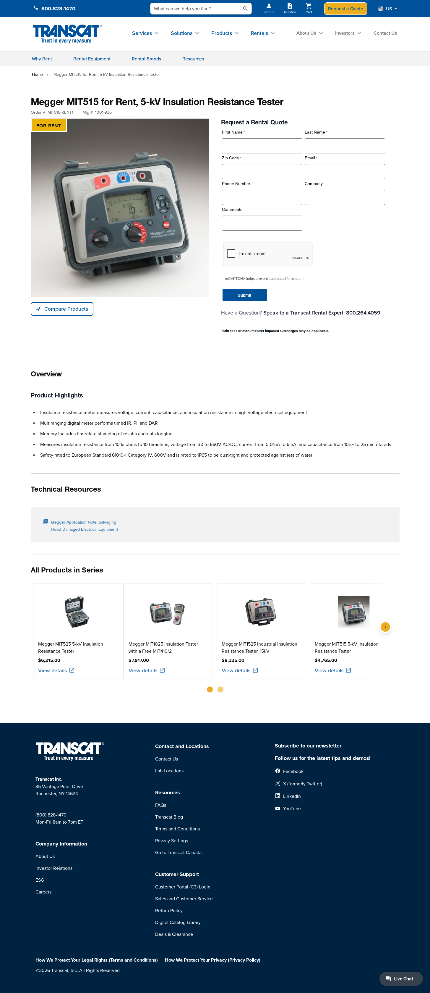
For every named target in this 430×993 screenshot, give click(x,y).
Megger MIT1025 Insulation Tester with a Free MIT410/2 (163, 647)
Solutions (181, 33)
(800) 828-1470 (50, 814)
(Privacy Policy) (244, 960)
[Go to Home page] (68, 34)
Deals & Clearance (174, 934)
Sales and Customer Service (184, 898)
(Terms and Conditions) (133, 960)
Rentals (259, 33)
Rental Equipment (92, 58)
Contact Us (385, 33)
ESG (39, 880)
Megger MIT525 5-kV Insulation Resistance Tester (70, 647)
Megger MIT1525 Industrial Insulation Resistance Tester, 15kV (259, 647)
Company (314, 184)
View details (52, 670)
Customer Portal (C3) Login (182, 886)
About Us (306, 33)
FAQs (160, 805)
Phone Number (236, 184)
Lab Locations (169, 770)
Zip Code (230, 158)
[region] (215, 640)
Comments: (233, 209)
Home (37, 74)
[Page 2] (220, 689)
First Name (232, 132)
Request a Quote (345, 8)
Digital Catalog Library (178, 922)
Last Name (315, 132)
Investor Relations (53, 868)
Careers (43, 891)
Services (142, 33)
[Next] (385, 640)
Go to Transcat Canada (178, 852)
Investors (345, 33)
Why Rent (42, 58)
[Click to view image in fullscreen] (120, 208)
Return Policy (169, 910)
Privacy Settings (171, 840)
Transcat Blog (169, 817)
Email (310, 158)
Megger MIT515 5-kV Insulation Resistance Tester (347, 647)
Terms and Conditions (177, 828)
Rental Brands (146, 58)
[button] (387, 9)
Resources (193, 58)
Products (221, 33)
